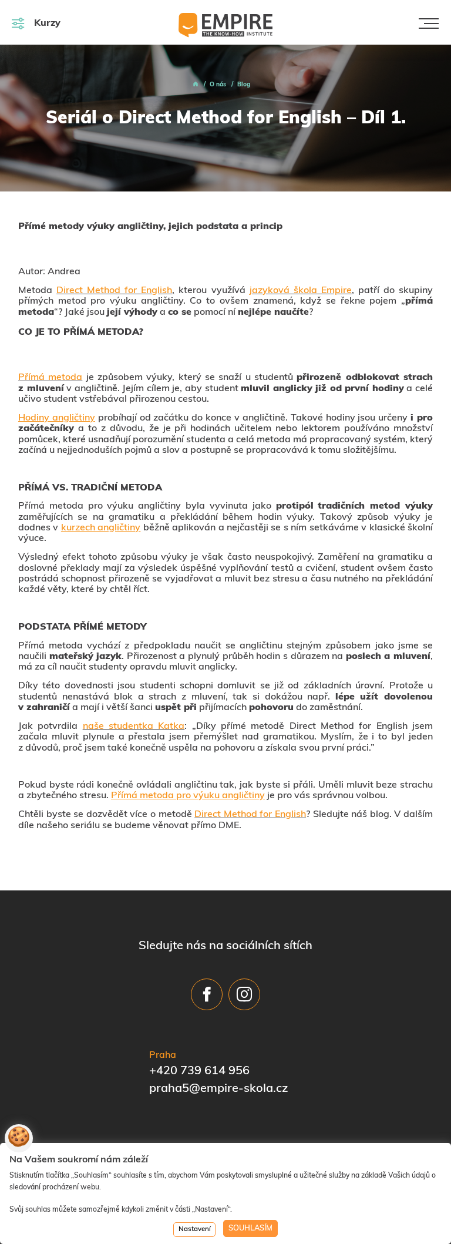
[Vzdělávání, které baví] (195, 85)
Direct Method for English (114, 290)
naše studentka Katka (134, 726)
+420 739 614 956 (199, 1071)
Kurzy (47, 23)
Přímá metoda (50, 377)
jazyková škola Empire (301, 290)
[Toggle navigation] (428, 23)
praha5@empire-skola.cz (218, 1089)
